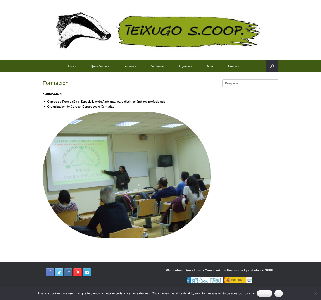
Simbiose (157, 66)
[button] (272, 66)
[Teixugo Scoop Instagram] (68, 272)
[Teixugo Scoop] (160, 30)
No (279, 293)
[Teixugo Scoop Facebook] (50, 272)
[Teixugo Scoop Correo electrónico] (87, 272)
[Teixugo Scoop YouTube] (77, 272)
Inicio (72, 66)
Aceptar (264, 293)
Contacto (234, 66)
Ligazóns (185, 66)
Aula (210, 66)
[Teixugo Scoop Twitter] (59, 272)
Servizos (130, 66)
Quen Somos (100, 66)
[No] (315, 293)
